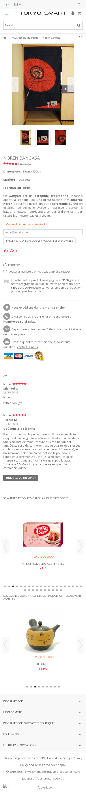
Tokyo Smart (31, 772)
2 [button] (9, 586)
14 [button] (57, 586)
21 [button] (25, 590)
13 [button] (53, 586)
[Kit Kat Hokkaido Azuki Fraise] (43, 534)
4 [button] (17, 586)
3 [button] (13, 586)
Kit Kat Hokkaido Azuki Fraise (43, 564)
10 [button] (41, 586)
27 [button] (49, 590)
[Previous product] (79, 37)
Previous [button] (5, 546)
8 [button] (33, 586)
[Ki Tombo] (43, 634)
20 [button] (81, 586)
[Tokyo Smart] (43, 13)
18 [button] (73, 586)
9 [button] (37, 586)
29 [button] (57, 590)
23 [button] (33, 590)
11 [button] (45, 586)
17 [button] (69, 586)
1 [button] (5, 586)
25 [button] (41, 590)
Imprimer (13, 265)
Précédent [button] (15, 84)
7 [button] (29, 586)
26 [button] (45, 590)
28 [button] (53, 590)
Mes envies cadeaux (79, 5)
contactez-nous (27, 347)
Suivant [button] (71, 84)
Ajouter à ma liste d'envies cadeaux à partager (39, 271)
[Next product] (82, 37)
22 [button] (29, 590)
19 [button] (77, 586)
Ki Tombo (43, 664)
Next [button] (80, 546)
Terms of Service (46, 765)
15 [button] (61, 586)
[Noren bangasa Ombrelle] (25, 137)
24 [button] (37, 590)
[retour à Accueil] (4, 38)
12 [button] (49, 586)
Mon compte (12, 712)
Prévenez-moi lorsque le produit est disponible (39, 241)
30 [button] (61, 590)
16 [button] (65, 586)
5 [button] (21, 586)
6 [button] (25, 586)
